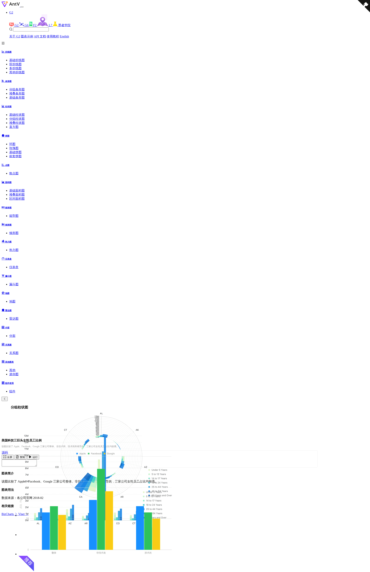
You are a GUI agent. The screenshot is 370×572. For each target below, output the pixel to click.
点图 (7, 165)
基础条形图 (17, 97)
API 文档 (40, 36)
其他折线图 (17, 72)
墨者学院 (64, 25)
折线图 (8, 52)
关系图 (8, 345)
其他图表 (9, 362)
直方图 (13, 126)
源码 (5, 452)
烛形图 (8, 225)
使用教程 (53, 36)
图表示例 (27, 36)
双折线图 (15, 64)
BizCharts (8, 514)
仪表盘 (8, 259)
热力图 (8, 242)
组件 (12, 391)
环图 (12, 144)
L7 (51, 25)
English (64, 36)
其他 (12, 370)
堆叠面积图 (17, 194)
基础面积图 (17, 190)
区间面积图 (17, 198)
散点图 (13, 173)
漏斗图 (8, 276)
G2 (11, 12)
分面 (7, 327)
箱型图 (13, 215)
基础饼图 (15, 152)
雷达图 (8, 310)
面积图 (8, 182)
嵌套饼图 (15, 156)
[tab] (185, 51)
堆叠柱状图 (17, 122)
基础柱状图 (17, 114)
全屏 (9, 457)
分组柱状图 (17, 118)
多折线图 (15, 68)
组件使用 (9, 383)
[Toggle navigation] (22, 7)
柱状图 (8, 106)
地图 (7, 293)
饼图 (7, 136)
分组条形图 (17, 89)
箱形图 (8, 207)
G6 (27, 25)
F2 (35, 25)
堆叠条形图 (17, 93)
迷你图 (13, 374)
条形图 (8, 81)
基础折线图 (17, 60)
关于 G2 (14, 36)
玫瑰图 (13, 148)
